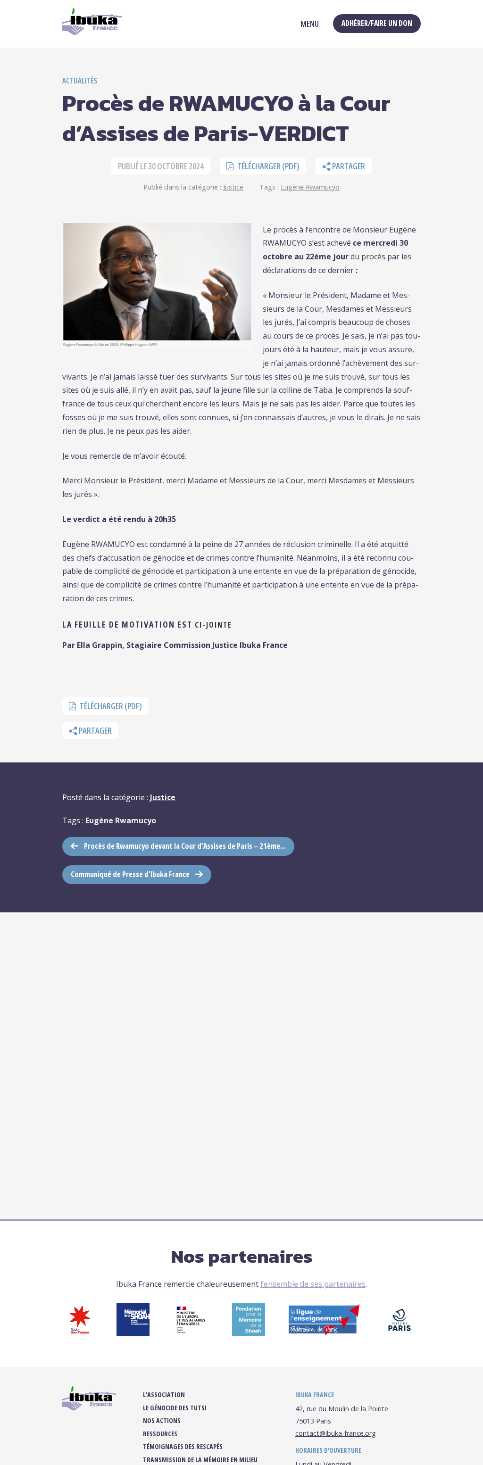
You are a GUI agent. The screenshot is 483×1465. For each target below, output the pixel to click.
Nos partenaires (242, 1256)
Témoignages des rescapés (183, 1446)
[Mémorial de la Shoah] (133, 1333)
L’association (164, 1395)
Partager (348, 166)
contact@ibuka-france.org (335, 1433)
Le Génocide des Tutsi (175, 1408)
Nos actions (162, 1420)
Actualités (79, 80)
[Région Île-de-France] (80, 1333)
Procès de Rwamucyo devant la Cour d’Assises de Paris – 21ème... (185, 846)
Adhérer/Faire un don (376, 23)
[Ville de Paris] (399, 1333)
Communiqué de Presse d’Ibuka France (130, 874)
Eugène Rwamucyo (310, 186)
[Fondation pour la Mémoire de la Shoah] (248, 1333)
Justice (233, 186)
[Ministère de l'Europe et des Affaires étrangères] (190, 1333)
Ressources (160, 1434)
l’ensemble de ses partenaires (313, 1284)
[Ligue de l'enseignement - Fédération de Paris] (324, 1332)
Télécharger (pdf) (268, 166)
